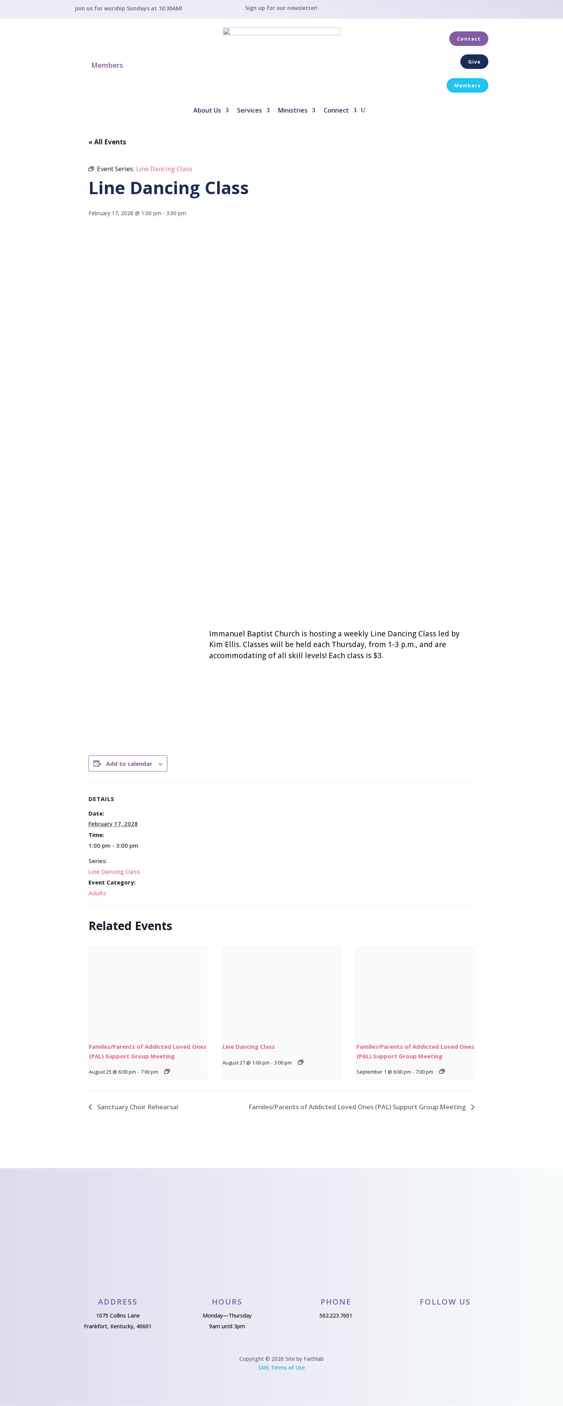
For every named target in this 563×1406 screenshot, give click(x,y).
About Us (207, 111)
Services (249, 111)
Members (107, 65)
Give (474, 61)
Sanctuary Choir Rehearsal (137, 1106)
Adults (97, 893)
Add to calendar (129, 763)
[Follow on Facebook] (462, 11)
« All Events (107, 141)
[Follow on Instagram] (480, 11)
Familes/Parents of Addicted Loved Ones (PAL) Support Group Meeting (358, 1106)
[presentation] (147, 992)
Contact (469, 38)
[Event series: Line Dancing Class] (300, 1062)
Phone (336, 1301)
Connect (336, 111)
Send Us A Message (281, 1209)
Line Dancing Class (114, 871)
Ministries (293, 111)
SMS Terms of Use (281, 1367)
